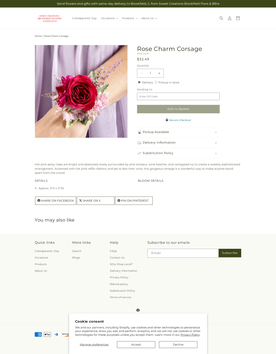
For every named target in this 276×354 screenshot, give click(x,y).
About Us (41, 270)
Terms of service (120, 297)
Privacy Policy (190, 335)
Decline (178, 344)
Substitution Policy (122, 290)
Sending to (150, 90)
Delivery (148, 82)
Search (76, 251)
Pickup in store (168, 82)
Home (38, 36)
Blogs (76, 257)
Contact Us (117, 257)
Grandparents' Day (47, 251)
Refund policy (119, 284)
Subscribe (230, 253)
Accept (136, 344)
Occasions (41, 257)
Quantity (143, 65)
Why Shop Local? (121, 264)
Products (41, 264)
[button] (109, 18)
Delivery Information (123, 270)
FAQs (113, 251)
